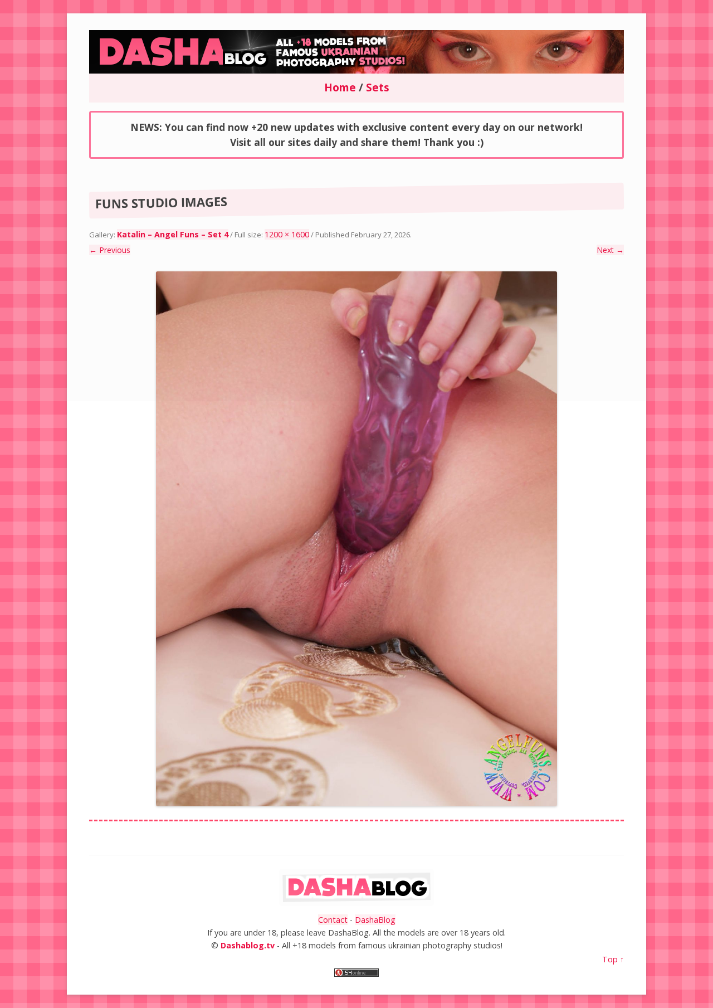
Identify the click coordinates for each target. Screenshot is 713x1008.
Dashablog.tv (248, 945)
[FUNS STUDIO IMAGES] (356, 538)
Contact (333, 919)
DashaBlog (375, 919)
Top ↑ (613, 959)
